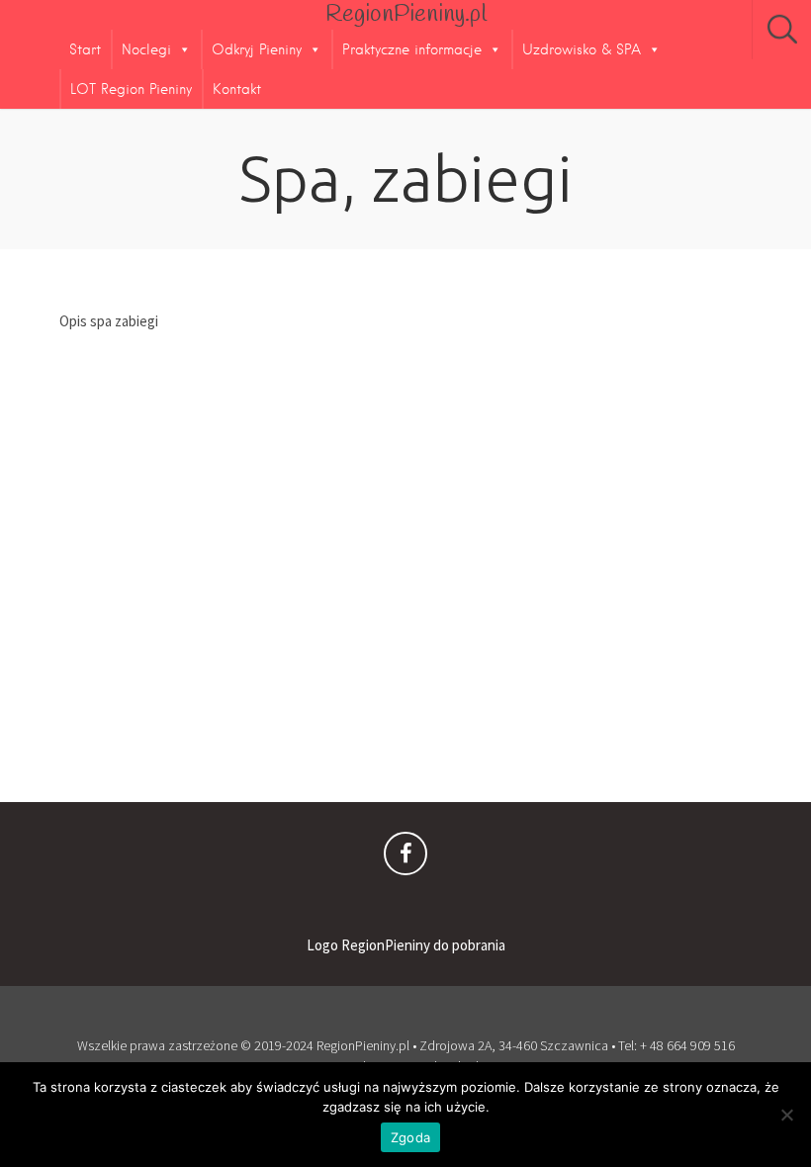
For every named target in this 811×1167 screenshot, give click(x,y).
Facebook (405, 858)
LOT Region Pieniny (131, 89)
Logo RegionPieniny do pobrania (406, 945)
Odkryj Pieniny (257, 49)
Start (85, 49)
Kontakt (237, 89)
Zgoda (410, 1137)
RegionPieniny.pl (406, 15)
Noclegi (146, 49)
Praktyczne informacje (412, 49)
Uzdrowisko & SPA (581, 49)
